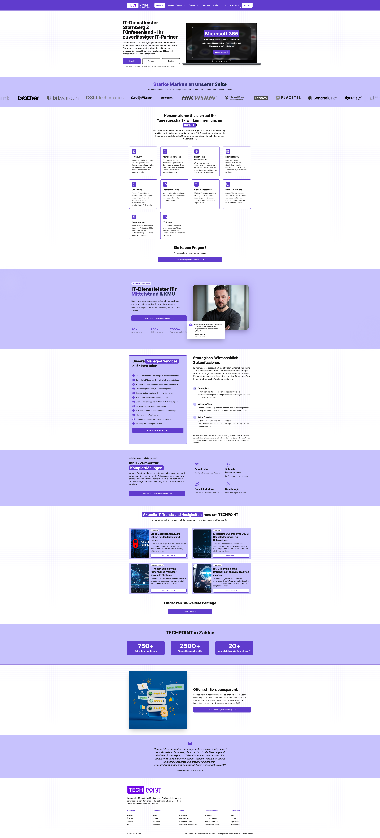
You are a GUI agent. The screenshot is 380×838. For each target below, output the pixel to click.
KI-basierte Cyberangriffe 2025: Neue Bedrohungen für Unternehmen (230, 537)
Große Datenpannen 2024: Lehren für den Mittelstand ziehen (165, 537)
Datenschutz (235, 825)
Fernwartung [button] (233, 5)
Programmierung (211, 818)
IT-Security (183, 815)
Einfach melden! (247, 834)
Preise (216, 5)
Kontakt (247, 5)
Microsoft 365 (184, 818)
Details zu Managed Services (157, 430)
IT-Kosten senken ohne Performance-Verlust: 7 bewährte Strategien (164, 571)
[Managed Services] (219, 61)
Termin (151, 61)
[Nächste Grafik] (231, 61)
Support (130, 822)
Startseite (159, 5)
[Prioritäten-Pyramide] (217, 61)
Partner (155, 818)
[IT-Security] (224, 61)
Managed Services (175, 5)
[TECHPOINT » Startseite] (139, 5)
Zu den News (189, 611)
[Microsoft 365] (221, 61)
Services (192, 5)
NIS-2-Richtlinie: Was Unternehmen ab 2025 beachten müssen (231, 571)
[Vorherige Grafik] (212, 61)
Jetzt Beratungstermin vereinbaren (189, 260)
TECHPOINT (137, 834)
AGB (232, 815)
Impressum (235, 822)
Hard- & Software (211, 822)
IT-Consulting (210, 815)
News (155, 815)
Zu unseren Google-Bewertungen (221, 710)
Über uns (206, 5)
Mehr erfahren (220, 53)
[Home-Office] (226, 61)
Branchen (156, 825)
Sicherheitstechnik (212, 825)
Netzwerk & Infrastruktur (188, 825)
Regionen (156, 822)
